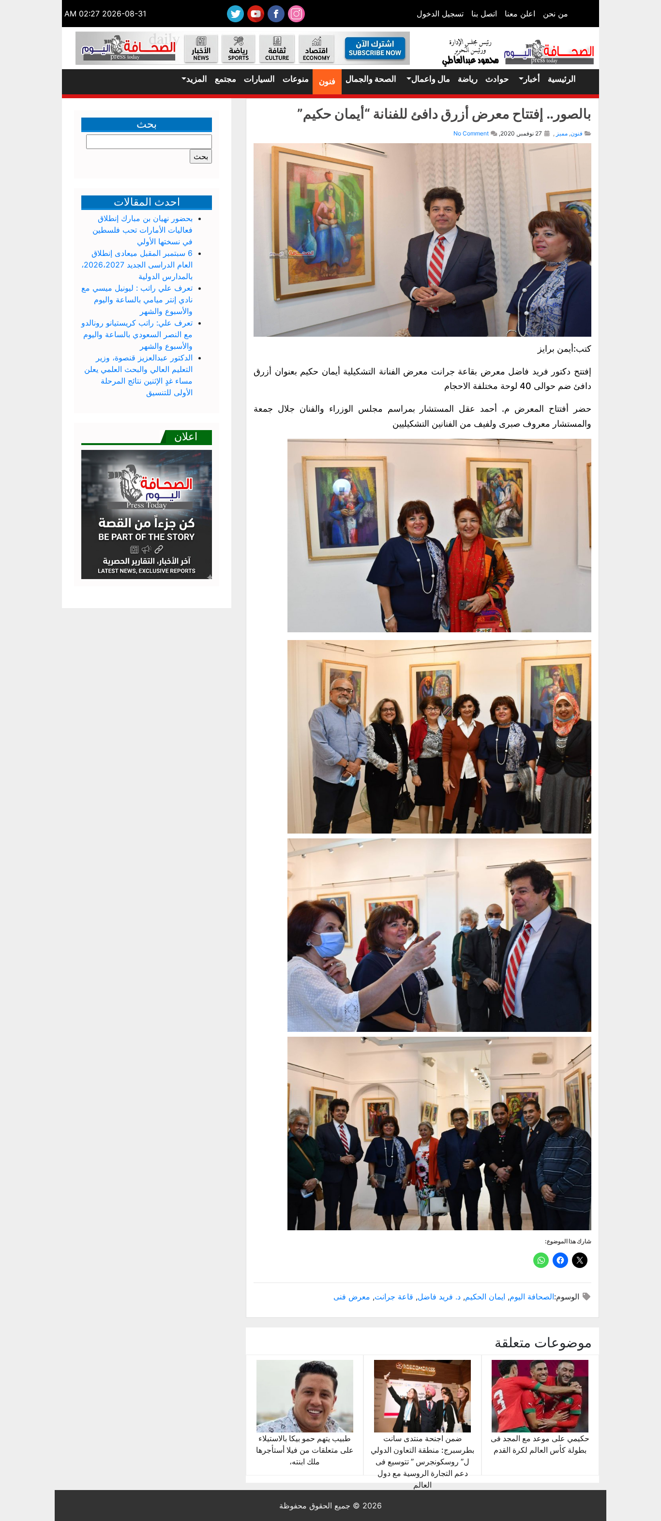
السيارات (259, 79)
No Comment (471, 133)
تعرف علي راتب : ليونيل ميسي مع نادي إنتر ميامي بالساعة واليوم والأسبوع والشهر (137, 299)
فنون (327, 81)
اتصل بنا (484, 13)
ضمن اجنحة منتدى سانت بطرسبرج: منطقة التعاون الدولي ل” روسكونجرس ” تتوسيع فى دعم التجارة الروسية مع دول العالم (422, 1461)
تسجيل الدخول (440, 13)
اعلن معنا (520, 13)
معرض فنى (351, 1296)
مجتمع (225, 79)
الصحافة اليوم (532, 1296)
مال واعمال (430, 79)
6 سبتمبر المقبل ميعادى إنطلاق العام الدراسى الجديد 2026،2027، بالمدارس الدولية (137, 264)
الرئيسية (562, 79)
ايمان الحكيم (485, 1296)
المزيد (196, 79)
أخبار (532, 79)
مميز (562, 133)
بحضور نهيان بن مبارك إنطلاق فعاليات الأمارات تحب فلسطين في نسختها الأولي (142, 229)
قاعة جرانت (394, 1296)
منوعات (296, 79)
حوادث (497, 79)
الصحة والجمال (371, 79)
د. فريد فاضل (439, 1296)
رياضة (468, 79)
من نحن (555, 13)
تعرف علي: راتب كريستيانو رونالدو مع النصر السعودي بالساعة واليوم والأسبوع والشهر (137, 334)
